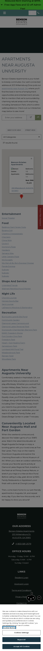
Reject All (21, 640)
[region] (21, 627)
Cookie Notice (9, 628)
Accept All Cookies (21, 646)
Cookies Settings (21, 633)
